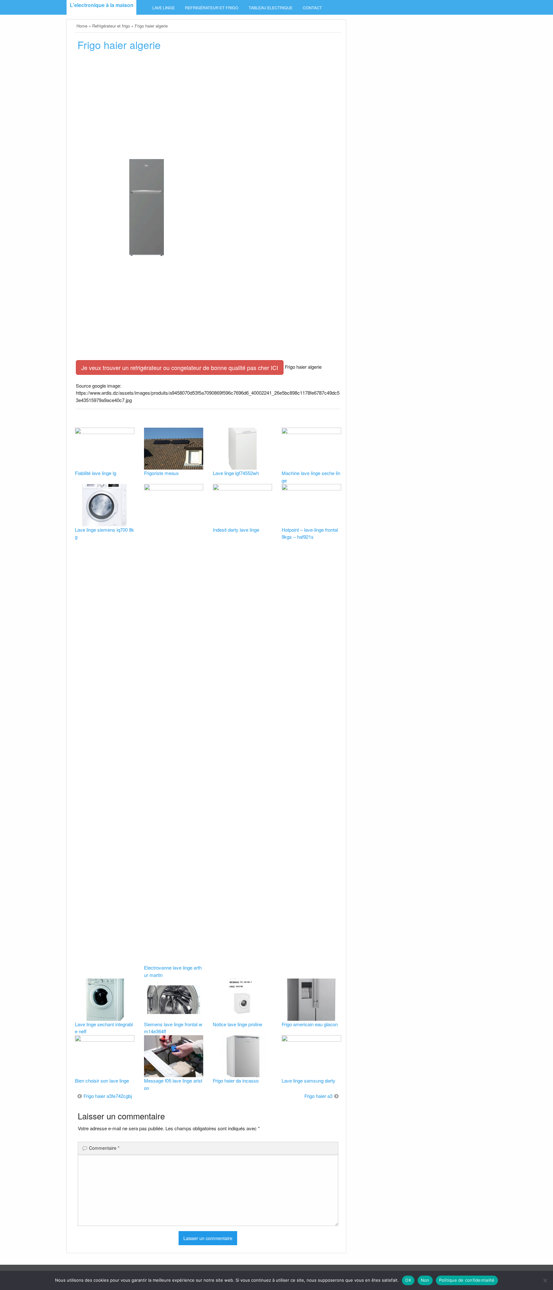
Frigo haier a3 (318, 1095)
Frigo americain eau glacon (310, 1024)
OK (408, 1280)
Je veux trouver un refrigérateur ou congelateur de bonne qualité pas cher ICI (179, 367)
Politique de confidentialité (467, 1280)
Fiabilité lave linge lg (95, 473)
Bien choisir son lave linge (102, 1080)
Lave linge (163, 8)
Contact (312, 8)
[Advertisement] (208, 104)
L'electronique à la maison (101, 5)
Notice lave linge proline (237, 1024)
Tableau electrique (271, 8)
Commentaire (104, 1148)
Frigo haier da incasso (236, 1080)
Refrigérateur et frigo (211, 8)
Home (81, 26)
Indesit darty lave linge (236, 529)
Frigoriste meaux (161, 473)
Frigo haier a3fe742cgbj (108, 1095)
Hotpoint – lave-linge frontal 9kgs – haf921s (310, 533)
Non (425, 1280)
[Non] (545, 1280)
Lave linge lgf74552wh (236, 473)
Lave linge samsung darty (308, 1080)
